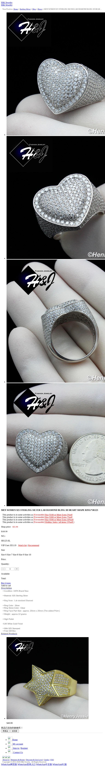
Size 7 (9, 554)
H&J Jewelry (6, 2)
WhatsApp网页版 (9, 764)
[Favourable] (39, 515)
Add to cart (6, 585)
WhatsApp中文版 (44, 764)
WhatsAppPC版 (59, 764)
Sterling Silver (25, 9)
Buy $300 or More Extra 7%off (58, 517)
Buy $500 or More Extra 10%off (59, 519)
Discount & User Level (34, 760)
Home (16, 9)
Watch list (22, 545)
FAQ (52, 760)
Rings (40, 9)
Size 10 (28, 554)
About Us (5, 760)
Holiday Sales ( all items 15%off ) (59, 522)
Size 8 (15, 554)
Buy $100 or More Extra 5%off (58, 515)
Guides (46, 760)
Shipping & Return (18, 760)
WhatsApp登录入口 (27, 764)
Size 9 (21, 554)
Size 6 (3, 554)
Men (34, 9)
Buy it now (6, 583)
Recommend (33, 545)
